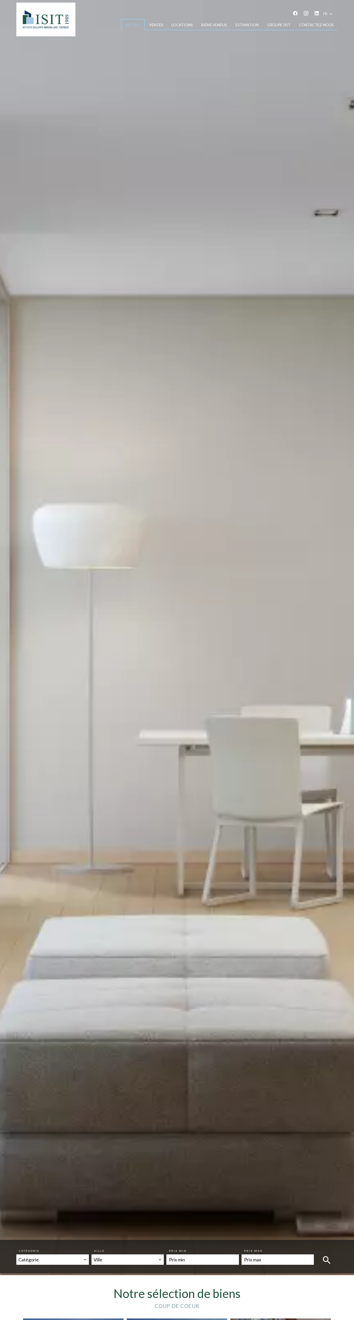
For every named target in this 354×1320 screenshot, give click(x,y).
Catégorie (29, 1250)
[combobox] (52, 1259)
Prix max (253, 1250)
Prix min (178, 1250)
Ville (99, 1250)
